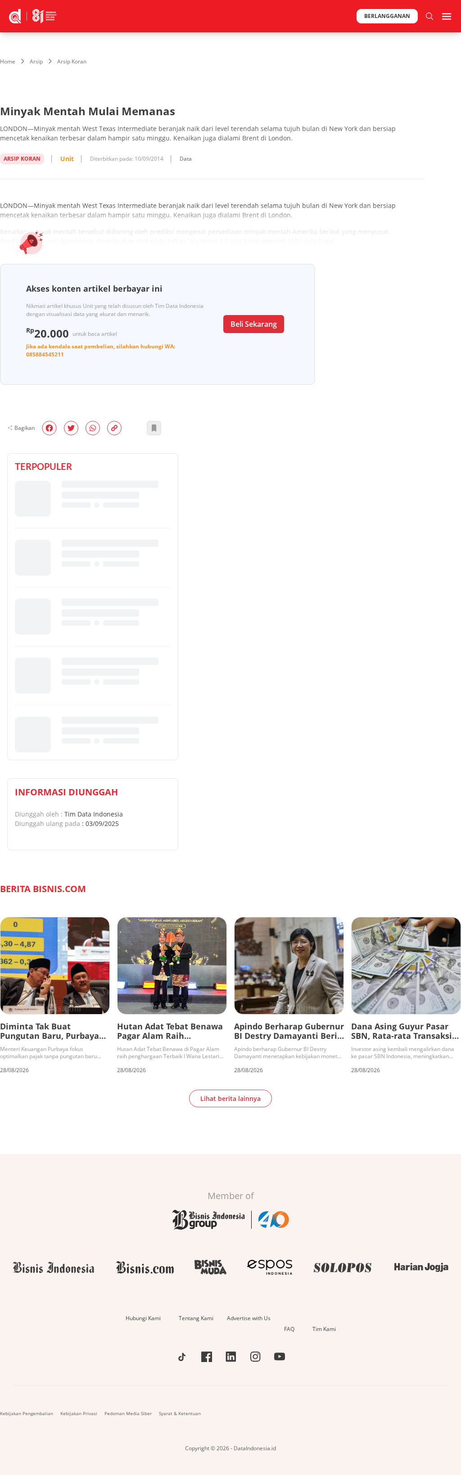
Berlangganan (387, 16)
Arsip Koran (71, 61)
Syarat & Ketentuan (180, 1413)
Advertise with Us (249, 1318)
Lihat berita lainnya (230, 1098)
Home (7, 61)
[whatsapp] (93, 428)
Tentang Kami (196, 1318)
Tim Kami (324, 1329)
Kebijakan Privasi (78, 1413)
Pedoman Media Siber (128, 1413)
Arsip (36, 61)
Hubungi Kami (143, 1318)
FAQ (289, 1329)
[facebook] (49, 428)
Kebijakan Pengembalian (26, 1413)
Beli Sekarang (253, 324)
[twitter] (71, 428)
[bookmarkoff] (154, 428)
